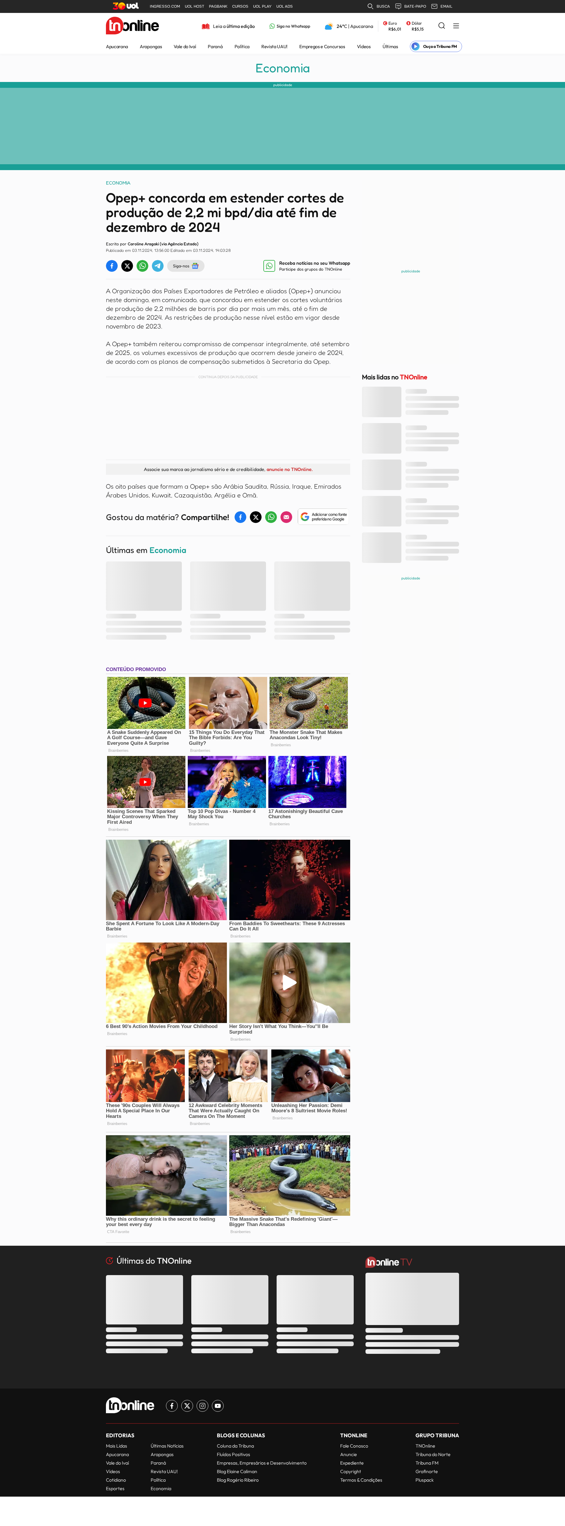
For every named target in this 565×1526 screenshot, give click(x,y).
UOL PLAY (262, 6)
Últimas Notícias (167, 1446)
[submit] (441, 26)
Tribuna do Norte (433, 1454)
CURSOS (240, 6)
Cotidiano (116, 1480)
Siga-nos (181, 265)
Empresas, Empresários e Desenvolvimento (262, 1463)
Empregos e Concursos (322, 46)
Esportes (115, 1488)
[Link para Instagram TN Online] (202, 1406)
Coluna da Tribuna (235, 1446)
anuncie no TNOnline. (290, 469)
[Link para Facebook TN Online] (172, 1406)
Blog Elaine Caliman (237, 1471)
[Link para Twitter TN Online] (187, 1406)
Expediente (352, 1463)
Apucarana (117, 46)
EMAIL (446, 6)
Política (242, 46)
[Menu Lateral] (456, 26)
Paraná (215, 46)
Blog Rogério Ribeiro (238, 1480)
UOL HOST (194, 6)
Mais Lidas (116, 1446)
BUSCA (383, 6)
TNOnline (425, 1446)
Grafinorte (427, 1471)
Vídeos (364, 46)
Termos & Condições (361, 1480)
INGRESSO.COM (165, 6)
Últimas (390, 46)
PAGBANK (218, 6)
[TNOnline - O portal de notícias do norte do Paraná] (132, 26)
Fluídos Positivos (233, 1454)
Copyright (350, 1471)
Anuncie (348, 1454)
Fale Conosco (354, 1446)
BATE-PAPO (415, 6)
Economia (282, 68)
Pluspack (425, 1480)
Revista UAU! (274, 46)
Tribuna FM (427, 1463)
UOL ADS (284, 6)
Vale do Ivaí (185, 46)
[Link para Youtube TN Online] (218, 1406)
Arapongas (151, 46)
